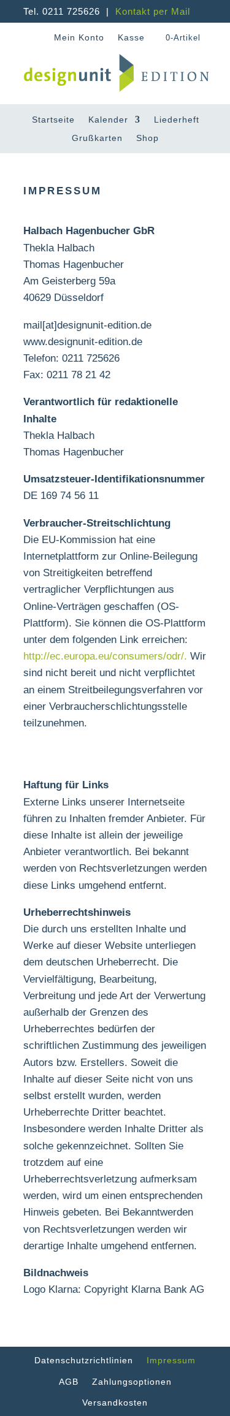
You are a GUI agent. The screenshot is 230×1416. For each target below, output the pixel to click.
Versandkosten (115, 1402)
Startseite (53, 119)
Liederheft (176, 119)
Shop (147, 138)
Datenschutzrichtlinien (83, 1360)
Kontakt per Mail (152, 11)
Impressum (171, 1360)
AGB (69, 1382)
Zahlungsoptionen (132, 1382)
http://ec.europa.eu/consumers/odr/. (105, 656)
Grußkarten (97, 138)
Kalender (108, 119)
